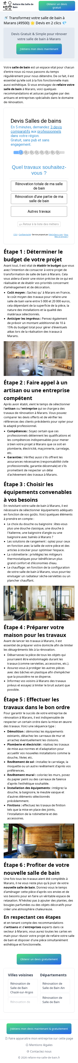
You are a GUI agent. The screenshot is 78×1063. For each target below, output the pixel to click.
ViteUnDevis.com (56, 235)
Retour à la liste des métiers (40, 224)
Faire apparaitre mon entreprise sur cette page (41, 1038)
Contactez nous (41, 1051)
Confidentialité (25, 235)
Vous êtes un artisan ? (61, 236)
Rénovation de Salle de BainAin (53, 986)
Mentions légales (41, 1045)
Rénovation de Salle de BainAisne (52, 1002)
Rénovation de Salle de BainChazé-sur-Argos (21, 988)
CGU (15, 235)
